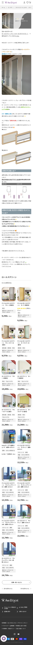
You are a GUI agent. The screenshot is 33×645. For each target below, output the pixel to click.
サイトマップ (5, 625)
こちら (17, 36)
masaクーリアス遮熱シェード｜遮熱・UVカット (8, 446)
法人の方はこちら (12, 622)
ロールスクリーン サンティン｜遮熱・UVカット (24, 521)
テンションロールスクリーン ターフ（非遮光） (23, 304)
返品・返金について (21, 628)
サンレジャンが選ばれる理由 (10, 608)
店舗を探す (7, 611)
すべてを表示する (7, 283)
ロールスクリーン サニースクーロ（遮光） (8, 410)
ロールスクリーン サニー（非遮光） (8, 377)
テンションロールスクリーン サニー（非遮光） (8, 304)
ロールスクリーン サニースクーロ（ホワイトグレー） (15, 34)
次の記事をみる (25, 588)
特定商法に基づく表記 (21, 625)
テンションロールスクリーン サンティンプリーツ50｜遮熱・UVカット (9, 485)
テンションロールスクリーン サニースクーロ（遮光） (8, 343)
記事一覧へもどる (17, 582)
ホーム (3, 7)
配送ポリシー (11, 628)
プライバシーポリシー (23, 622)
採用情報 (4, 622)
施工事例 (10, 7)
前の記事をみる (8, 588)
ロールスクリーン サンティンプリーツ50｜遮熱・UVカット (8, 560)
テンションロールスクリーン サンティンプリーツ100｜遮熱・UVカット (24, 485)
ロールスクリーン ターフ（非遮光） (24, 377)
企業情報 (12, 625)
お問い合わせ (22, 611)
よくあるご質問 (23, 607)
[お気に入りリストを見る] (26, 2)
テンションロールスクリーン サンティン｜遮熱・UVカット (24, 447)
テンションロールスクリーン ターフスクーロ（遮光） (23, 343)
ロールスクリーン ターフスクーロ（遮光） (24, 410)
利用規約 (5, 628)
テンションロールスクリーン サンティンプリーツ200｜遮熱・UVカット (9, 522)
